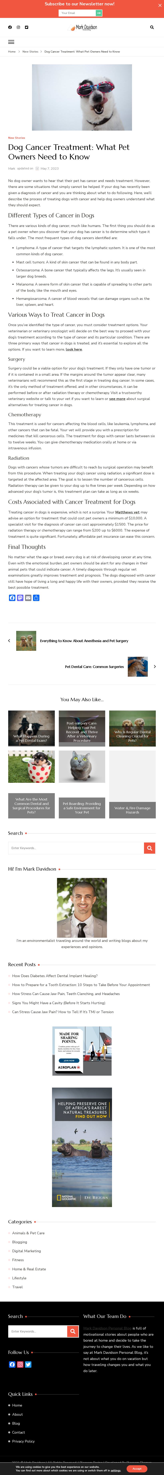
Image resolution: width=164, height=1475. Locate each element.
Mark (11, 168)
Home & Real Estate (29, 1269)
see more (117, 398)
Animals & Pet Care (28, 1233)
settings (115, 1470)
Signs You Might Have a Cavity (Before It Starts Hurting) (58, 1003)
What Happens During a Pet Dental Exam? (31, 738)
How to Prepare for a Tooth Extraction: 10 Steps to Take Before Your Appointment (81, 984)
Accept (137, 1469)
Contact (18, 1432)
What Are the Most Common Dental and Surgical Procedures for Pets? (31, 805)
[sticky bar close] (160, 5)
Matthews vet (127, 512)
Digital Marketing (26, 1251)
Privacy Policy (23, 1441)
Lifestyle (19, 1278)
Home (17, 1405)
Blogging (19, 1242)
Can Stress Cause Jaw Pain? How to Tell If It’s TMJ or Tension (63, 1012)
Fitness (18, 1260)
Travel (17, 1287)
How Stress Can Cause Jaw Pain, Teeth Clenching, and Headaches (66, 993)
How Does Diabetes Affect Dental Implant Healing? (55, 976)
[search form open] (152, 27)
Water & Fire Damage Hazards (132, 810)
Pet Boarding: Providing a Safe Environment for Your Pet (82, 808)
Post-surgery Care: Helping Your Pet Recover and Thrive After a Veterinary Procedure (82, 732)
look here (74, 349)
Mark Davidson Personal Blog (107, 1328)
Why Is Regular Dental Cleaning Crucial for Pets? (133, 736)
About (17, 1414)
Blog (16, 1423)
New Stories (16, 138)
